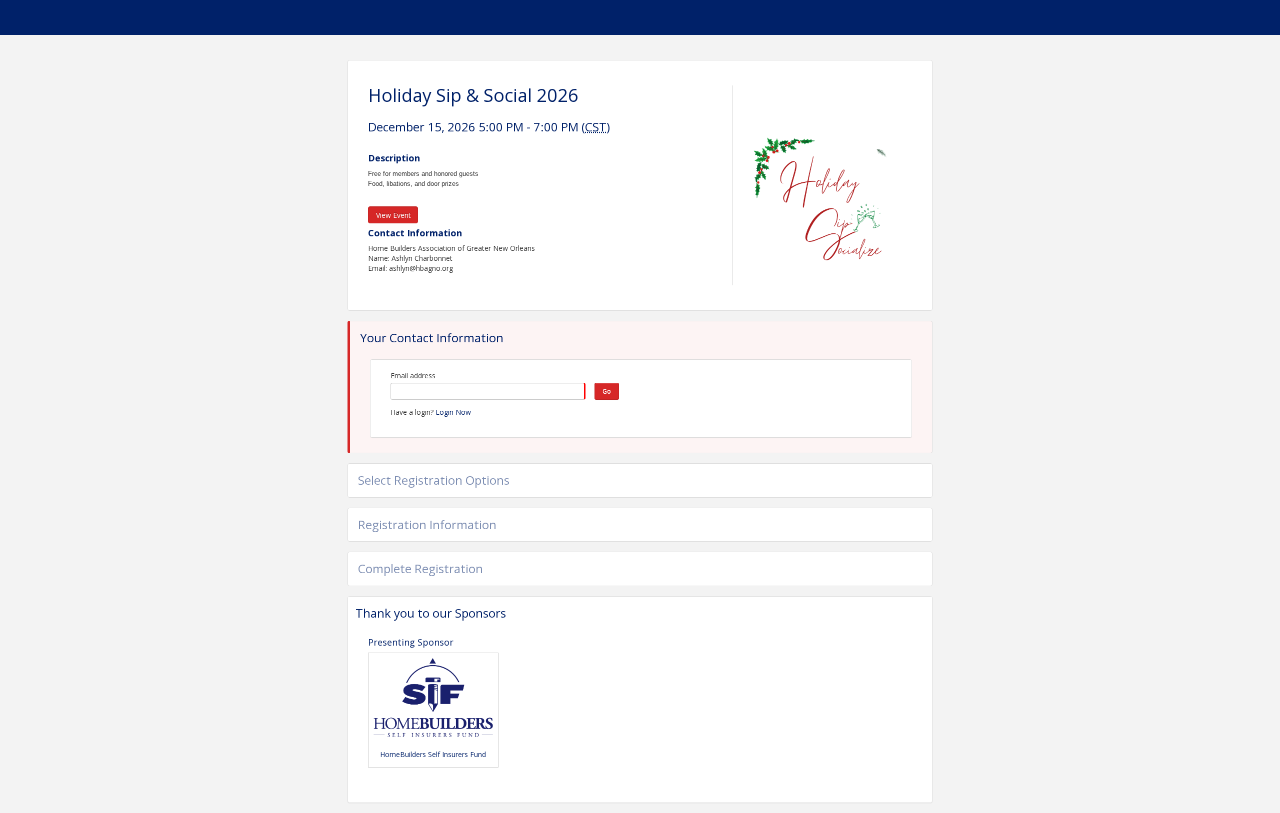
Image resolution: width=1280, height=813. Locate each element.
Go (606, 391)
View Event (393, 215)
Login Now (453, 412)
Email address (413, 375)
